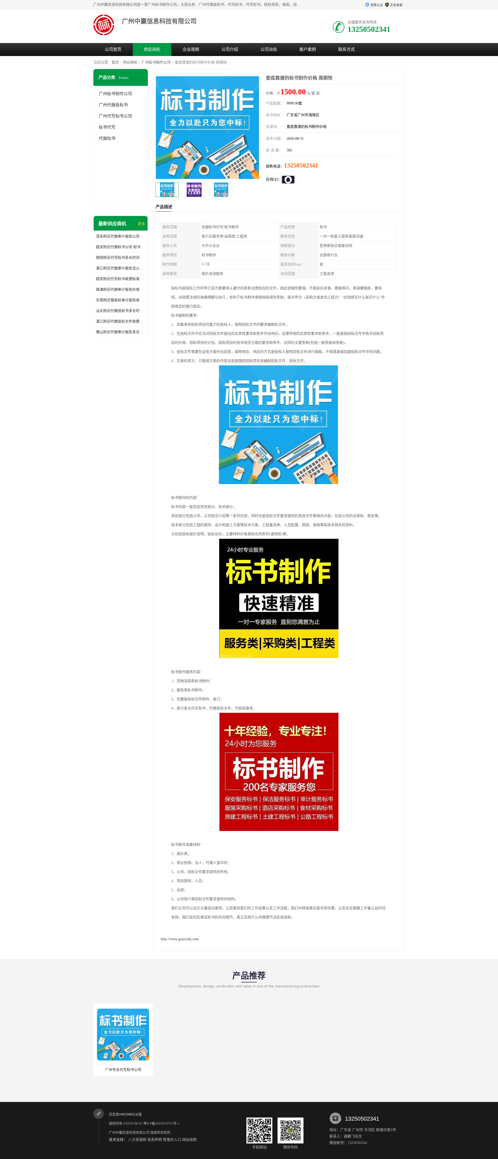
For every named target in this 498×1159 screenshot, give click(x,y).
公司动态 (268, 49)
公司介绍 (230, 49)
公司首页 (113, 49)
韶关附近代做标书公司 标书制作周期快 (120, 247)
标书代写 (107, 127)
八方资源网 (137, 1140)
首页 (115, 62)
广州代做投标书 (113, 105)
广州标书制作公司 (156, 62)
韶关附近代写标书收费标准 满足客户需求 (120, 279)
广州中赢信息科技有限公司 (129, 1132)
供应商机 (152, 49)
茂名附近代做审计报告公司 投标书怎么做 (120, 236)
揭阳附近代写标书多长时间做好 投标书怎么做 (120, 258)
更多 (141, 224)
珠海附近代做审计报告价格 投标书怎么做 (120, 289)
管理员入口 (172, 1140)
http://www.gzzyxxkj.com (180, 939)
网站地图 (189, 1140)
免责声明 (154, 1140)
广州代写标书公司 (115, 116)
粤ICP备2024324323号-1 (161, 1123)
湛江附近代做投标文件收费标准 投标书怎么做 (120, 321)
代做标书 (107, 138)
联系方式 (346, 49)
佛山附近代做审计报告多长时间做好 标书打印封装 (120, 332)
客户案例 (307, 49)
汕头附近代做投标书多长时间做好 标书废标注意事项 (120, 311)
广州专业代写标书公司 (123, 1070)
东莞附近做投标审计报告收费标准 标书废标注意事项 (120, 300)
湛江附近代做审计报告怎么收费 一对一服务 (120, 268)
